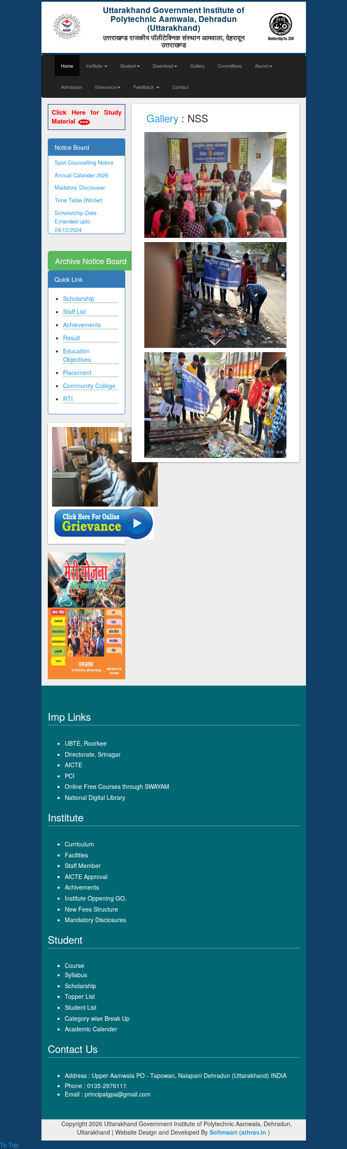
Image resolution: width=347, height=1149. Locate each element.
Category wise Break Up (97, 1018)
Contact (180, 86)
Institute (94, 65)
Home (67, 65)
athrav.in (253, 1132)
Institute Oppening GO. (96, 898)
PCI (69, 776)
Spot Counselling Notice (84, 156)
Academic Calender (91, 1029)
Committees (230, 65)
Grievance (105, 86)
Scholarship (78, 298)
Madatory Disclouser (80, 182)
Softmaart (223, 1132)
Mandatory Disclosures (95, 919)
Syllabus (76, 974)
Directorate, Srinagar (93, 754)
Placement (77, 372)
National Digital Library (95, 797)
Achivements (82, 887)
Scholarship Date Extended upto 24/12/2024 (75, 215)
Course (74, 965)
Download (163, 65)
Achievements (82, 324)
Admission (71, 86)
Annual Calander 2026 (81, 169)
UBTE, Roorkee (86, 743)
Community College (89, 385)
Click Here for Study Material (86, 116)
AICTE (73, 764)
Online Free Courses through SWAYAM (117, 786)
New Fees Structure (91, 909)
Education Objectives (77, 355)
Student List (80, 1007)
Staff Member (83, 865)
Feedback (144, 86)
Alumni (261, 65)
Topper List (80, 996)
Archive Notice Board (91, 260)
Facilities (76, 855)
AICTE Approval (86, 876)
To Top (9, 1145)
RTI (68, 398)
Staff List (74, 311)
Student (128, 65)
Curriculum (79, 844)
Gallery (197, 65)
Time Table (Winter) (78, 194)
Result (71, 337)
